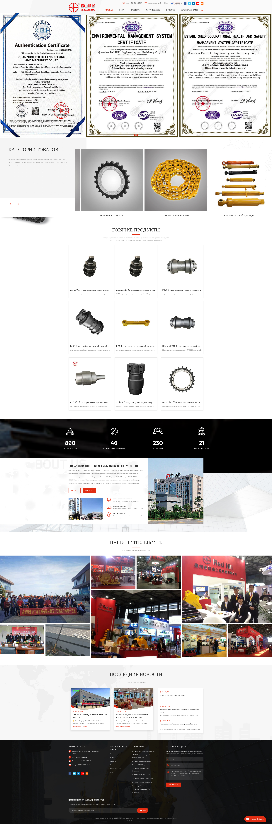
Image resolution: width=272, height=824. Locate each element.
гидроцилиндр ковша (138, 786)
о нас (121, 10)
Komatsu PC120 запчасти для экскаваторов (140, 770)
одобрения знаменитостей (122, 499)
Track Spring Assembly (233, 200)
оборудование (153, 10)
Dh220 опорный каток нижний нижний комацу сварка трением (90, 346)
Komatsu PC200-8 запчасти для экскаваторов (141, 791)
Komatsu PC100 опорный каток (141, 765)
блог (111, 772)
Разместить (173, 785)
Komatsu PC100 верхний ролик (141, 761)
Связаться (89, 490)
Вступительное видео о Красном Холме (172, 695)
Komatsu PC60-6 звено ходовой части (143, 751)
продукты (113, 761)
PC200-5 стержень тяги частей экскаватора (136, 346)
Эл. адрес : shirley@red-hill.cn (158, 3)
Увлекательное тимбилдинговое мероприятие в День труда (178, 724)
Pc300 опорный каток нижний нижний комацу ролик (182, 290)
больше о (74, 490)
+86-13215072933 (85, 761)
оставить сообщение (257, 819)
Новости (170, 10)
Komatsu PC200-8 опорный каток (142, 779)
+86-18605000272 (81, 757)
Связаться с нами (189, 10)
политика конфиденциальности (155, 819)
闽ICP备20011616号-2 (171, 819)
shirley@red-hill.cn (84, 765)
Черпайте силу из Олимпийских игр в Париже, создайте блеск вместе (179, 711)
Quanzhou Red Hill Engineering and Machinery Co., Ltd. (103, 466)
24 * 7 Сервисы (119, 513)
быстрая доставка (119, 506)
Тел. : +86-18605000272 (134, 3)
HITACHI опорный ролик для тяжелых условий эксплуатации (143, 756)
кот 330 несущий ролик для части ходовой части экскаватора (90, 290)
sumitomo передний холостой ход (142, 782)
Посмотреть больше (80, 727)
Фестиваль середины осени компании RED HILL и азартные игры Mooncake (132, 716)
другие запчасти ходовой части (170, 215)
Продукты (135, 10)
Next (18, 203)
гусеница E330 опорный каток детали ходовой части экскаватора (136, 290)
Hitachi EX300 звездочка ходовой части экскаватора (182, 402)
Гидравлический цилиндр (107, 215)
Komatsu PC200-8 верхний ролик (142, 775)
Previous (11, 203)
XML (144, 819)
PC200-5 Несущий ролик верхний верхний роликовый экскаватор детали (90, 402)
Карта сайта (139, 819)
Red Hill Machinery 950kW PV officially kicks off (90, 716)
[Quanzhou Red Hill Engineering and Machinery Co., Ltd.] (82, 7)
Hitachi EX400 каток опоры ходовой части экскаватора (182, 346)
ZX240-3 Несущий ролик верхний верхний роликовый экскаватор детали (136, 402)
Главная (109, 10)
